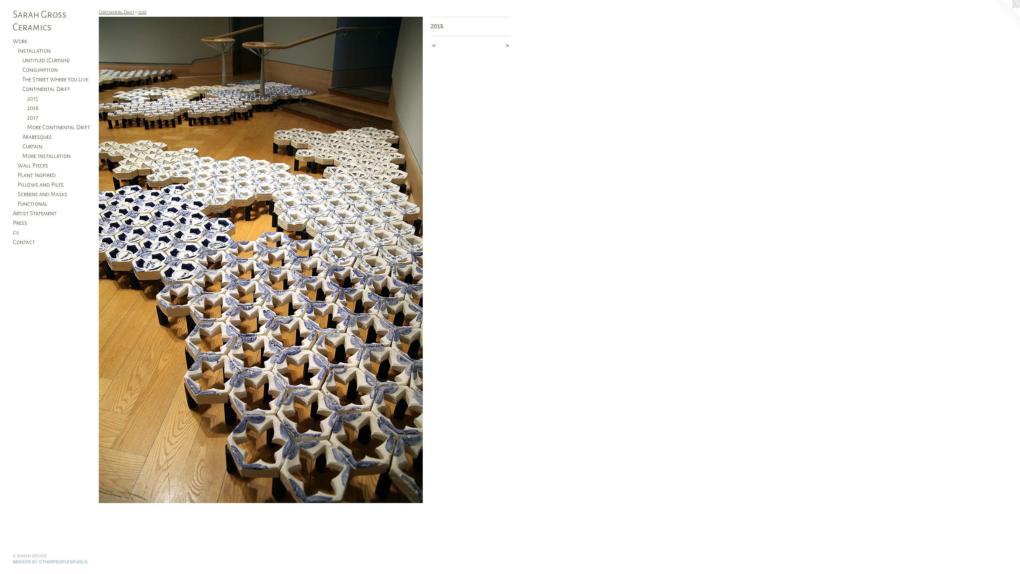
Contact (24, 242)
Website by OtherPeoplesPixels (50, 562)
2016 (33, 108)
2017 (32, 117)
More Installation (46, 156)
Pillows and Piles (41, 184)
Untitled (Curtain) (46, 60)
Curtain (32, 146)
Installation (34, 50)
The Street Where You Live (55, 79)
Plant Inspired (37, 175)
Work (20, 41)
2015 (32, 98)
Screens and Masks (42, 194)
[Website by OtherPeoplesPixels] (1004, 16)
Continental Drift (46, 89)
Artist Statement (35, 213)
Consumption (40, 70)
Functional (32, 204)
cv (16, 232)
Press (20, 223)
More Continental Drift (58, 127)
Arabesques (37, 137)
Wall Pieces (33, 165)
